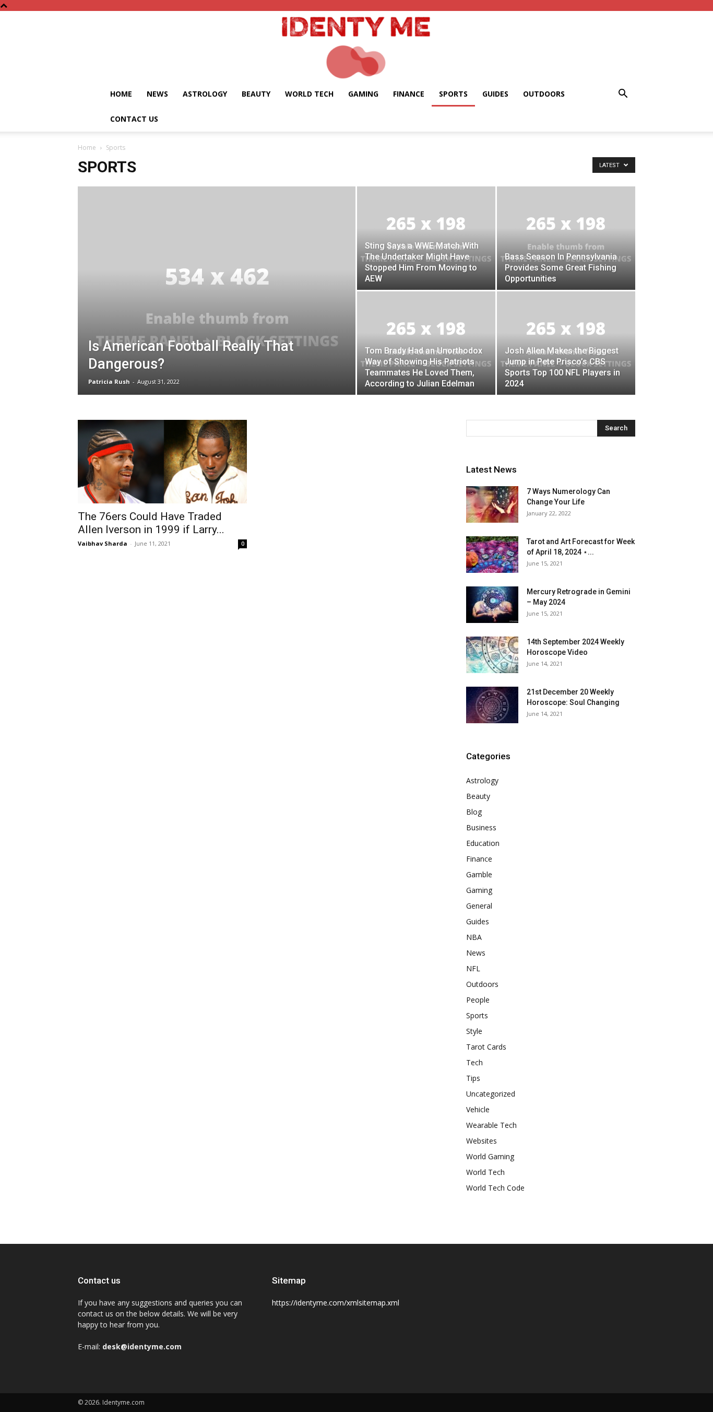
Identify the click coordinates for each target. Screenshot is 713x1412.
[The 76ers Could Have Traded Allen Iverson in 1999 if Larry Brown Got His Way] (162, 461)
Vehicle (478, 1109)
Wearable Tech (491, 1125)
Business (481, 827)
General (479, 906)
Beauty (256, 94)
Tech (474, 1062)
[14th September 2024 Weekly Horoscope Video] (492, 655)
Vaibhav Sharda (102, 543)
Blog (474, 812)
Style (474, 1031)
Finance (408, 94)
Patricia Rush (109, 381)
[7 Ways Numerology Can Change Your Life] (492, 504)
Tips (473, 1078)
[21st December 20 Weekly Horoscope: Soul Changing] (492, 705)
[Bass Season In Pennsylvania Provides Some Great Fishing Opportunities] (566, 238)
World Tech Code (495, 1188)
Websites (481, 1141)
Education (483, 843)
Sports (453, 94)
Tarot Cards (486, 1047)
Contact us (134, 119)
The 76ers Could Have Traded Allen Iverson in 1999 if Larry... (151, 523)
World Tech (309, 94)
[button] (622, 95)
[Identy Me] (356, 46)
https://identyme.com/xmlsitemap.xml (335, 1303)
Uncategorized (490, 1094)
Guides (495, 94)
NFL (473, 968)
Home (121, 94)
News (157, 94)
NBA (474, 937)
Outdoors (544, 94)
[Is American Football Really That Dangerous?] (216, 307)
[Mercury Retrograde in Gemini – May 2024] (492, 604)
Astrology (205, 94)
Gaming (363, 94)
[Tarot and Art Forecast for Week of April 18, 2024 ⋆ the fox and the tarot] (492, 554)
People (478, 1000)
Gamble (479, 874)
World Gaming (490, 1156)
